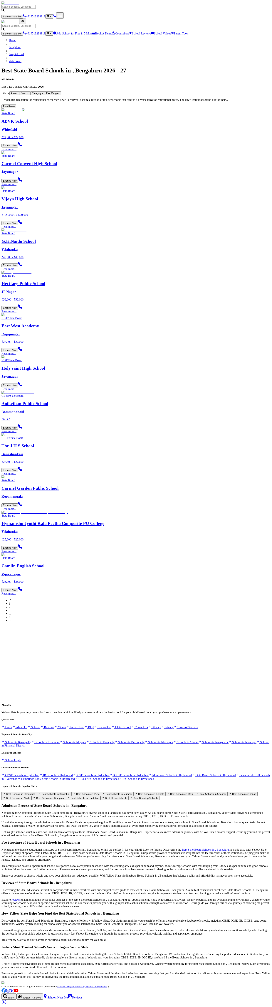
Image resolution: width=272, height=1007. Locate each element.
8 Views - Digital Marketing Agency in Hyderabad (82, 986)
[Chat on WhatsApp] (4, 1003)
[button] (136, 8)
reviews (16, 899)
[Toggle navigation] (60, 15)
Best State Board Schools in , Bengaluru (205, 849)
